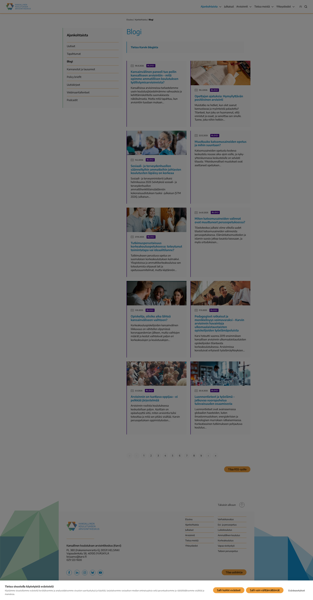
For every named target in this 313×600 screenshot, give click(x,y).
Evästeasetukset (296, 590)
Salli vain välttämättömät (265, 590)
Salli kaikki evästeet (228, 590)
